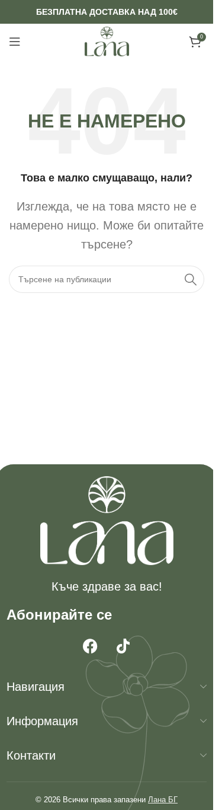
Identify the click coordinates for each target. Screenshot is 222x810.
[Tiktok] (123, 646)
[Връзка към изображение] (106, 520)
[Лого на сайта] (107, 41)
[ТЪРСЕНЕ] (190, 279)
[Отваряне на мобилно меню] (15, 41)
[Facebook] (90, 646)
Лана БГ (163, 799)
